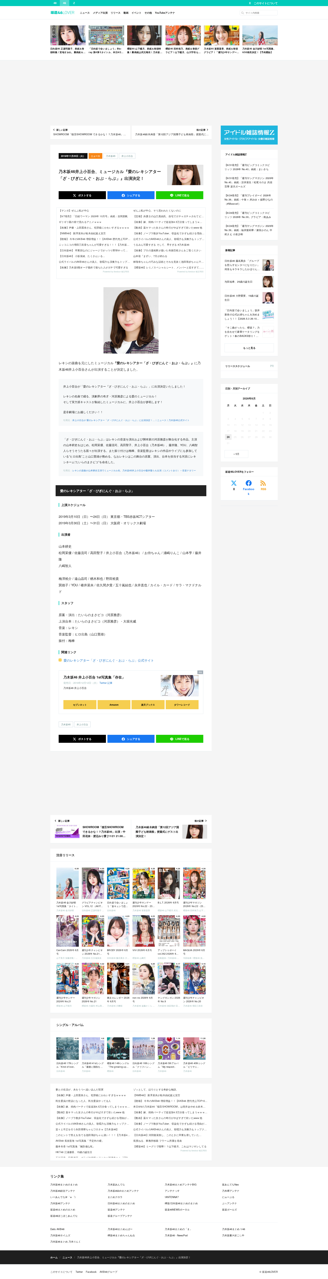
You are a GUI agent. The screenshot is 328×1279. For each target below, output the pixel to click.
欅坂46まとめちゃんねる (121, 1235)
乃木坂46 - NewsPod (176, 1235)
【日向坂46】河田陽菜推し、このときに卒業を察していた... (167, 1135)
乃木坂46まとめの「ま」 (178, 1229)
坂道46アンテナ (116, 1209)
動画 (126, 12)
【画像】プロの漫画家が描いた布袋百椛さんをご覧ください (167, 250)
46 (64, 3)
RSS (263, 489)
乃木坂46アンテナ (60, 1203)
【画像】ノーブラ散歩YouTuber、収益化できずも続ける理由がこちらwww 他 (169, 233)
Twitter (103, 683)
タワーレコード (182, 704)
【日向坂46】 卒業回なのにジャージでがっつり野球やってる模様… (95, 250)
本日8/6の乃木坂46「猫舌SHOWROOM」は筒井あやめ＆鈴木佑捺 (170, 1106)
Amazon (114, 704)
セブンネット (80, 704)
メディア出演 (100, 12)
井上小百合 (127, 155)
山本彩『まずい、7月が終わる (150, 256)
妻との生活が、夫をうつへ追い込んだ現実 (79, 1089)
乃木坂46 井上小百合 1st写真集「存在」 (94, 677)
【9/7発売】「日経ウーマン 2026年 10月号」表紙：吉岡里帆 (93, 216)
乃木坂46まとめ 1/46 (233, 1229)
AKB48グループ (108, 1271)
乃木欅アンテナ (230, 1191)
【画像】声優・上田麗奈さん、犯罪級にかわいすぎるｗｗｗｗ (94, 227)
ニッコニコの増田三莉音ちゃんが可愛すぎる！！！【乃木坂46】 (95, 244)
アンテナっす (172, 1191)
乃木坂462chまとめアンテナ (123, 1191)
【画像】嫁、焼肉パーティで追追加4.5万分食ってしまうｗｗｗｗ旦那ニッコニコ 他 (169, 222)
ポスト (84, 195)
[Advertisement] (164, 92)
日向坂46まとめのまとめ (121, 1203)
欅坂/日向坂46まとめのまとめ (181, 1203)
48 (55, 3)
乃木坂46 (110, 155)
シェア (133, 195)
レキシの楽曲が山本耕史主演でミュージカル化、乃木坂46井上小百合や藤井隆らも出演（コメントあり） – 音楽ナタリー (134, 470)
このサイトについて (266, 3)
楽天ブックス (148, 704)
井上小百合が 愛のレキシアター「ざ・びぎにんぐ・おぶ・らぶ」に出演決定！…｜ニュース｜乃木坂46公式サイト (130, 420)
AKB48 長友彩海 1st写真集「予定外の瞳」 (80, 1140)
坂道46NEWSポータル (177, 1209)
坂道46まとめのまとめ (62, 1209)
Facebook (248, 491)
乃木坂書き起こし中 (233, 1235)
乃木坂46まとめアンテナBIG (180, 1184)
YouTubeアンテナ (165, 12)
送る (182, 195)
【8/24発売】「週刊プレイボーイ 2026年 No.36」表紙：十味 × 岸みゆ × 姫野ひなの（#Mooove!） (249, 199)
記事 (109, 683)
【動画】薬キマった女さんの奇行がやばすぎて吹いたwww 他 (167, 227)
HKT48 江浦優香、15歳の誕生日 (74, 1152)
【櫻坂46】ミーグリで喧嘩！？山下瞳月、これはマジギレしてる (170, 1146)
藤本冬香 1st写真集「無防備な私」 (75, 1146)
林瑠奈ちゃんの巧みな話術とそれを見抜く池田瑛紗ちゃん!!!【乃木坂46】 (169, 261)
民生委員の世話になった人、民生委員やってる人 (83, 1101)
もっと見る (249, 348)
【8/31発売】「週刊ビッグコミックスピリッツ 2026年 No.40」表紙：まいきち (247, 167)
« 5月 (236, 454)
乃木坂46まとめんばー (120, 1229)
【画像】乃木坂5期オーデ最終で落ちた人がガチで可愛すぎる (93, 267)
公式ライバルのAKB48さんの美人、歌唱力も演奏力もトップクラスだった (95, 261)
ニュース (85, 12)
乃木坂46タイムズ (60, 1235)
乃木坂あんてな (116, 1184)
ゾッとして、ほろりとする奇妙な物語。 (156, 1089)
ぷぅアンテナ (229, 1203)
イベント (136, 12)
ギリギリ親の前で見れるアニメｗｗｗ (80, 222)
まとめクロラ (115, 1197)
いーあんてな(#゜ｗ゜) (62, 1197)
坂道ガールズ (229, 1209)
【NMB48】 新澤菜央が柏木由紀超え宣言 (82, 233)
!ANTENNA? (172, 1197)
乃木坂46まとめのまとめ (64, 1184)
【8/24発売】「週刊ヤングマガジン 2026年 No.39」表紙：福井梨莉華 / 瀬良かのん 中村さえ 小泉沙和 (249, 230)
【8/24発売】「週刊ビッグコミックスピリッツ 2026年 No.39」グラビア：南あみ (248, 215)
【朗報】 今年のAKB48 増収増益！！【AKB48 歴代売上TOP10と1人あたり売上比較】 (95, 239)
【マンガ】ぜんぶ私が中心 (74, 210)
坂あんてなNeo (230, 1184)
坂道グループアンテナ (120, 1216)
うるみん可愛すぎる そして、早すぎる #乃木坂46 (161, 244)
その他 (148, 12)
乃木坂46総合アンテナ (62, 1191)
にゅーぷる (228, 1197)
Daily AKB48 (57, 1229)
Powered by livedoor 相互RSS (116, 271)
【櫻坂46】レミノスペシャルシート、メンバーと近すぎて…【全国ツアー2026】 (169, 267)
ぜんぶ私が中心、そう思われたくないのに (157, 210)
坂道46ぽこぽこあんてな (64, 1216)
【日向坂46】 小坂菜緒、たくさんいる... (82, 256)
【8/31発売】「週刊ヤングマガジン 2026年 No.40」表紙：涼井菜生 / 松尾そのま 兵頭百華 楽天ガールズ (249, 182)
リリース (116, 12)
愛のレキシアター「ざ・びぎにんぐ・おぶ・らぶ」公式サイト (109, 660)
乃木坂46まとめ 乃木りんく (65, 1241)
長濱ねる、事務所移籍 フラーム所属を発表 (157, 1140)
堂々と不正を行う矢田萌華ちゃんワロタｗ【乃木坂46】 (87, 1129)
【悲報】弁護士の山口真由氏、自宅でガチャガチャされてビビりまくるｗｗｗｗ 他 (169, 216)
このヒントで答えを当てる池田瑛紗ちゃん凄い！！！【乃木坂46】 (93, 1135)
